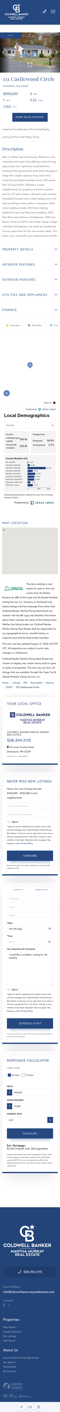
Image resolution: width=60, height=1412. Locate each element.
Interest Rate (14, 1113)
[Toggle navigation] (53, 11)
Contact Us (12, 756)
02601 (9, 687)
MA (25, 682)
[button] (5, 52)
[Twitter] (9, 1305)
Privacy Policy (27, 843)
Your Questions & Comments (21, 949)
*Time (9, 936)
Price (10, 1086)
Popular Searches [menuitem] (12, 1331)
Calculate (30, 1133)
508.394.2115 (33, 1272)
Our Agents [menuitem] (9, 1362)
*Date (9, 923)
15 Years (29, 1075)
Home (5, 682)
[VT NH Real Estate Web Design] (30, 1387)
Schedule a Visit (41, 890)
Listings (16, 682)
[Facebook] (4, 1305)
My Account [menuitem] (9, 1371)
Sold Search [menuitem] (9, 1340)
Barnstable (36, 682)
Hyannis (50, 682)
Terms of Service (15, 1037)
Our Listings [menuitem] (9, 1336)
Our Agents (23, 756)
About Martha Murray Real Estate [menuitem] (21, 1357)
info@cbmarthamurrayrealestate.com (28, 1292)
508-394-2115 (19, 740)
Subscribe (30, 855)
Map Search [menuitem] (9, 1327)
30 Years (16, 1075)
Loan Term (13, 1067)
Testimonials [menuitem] (9, 1366)
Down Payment (15, 1100)
